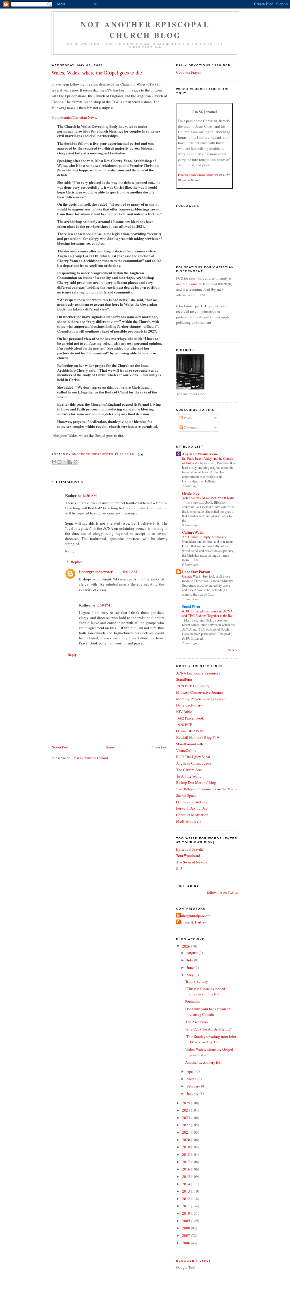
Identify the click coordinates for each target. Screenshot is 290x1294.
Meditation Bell (188, 821)
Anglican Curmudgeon (193, 763)
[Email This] (54, 462)
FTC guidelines (213, 305)
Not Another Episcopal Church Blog (145, 30)
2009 (186, 1220)
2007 (186, 1235)
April (191, 1071)
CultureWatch (193, 532)
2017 (186, 1161)
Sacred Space (186, 795)
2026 (186, 946)
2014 (186, 1183)
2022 (186, 1124)
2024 (186, 1110)
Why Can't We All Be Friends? (208, 1029)
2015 (186, 1176)
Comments (191, 427)
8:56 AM (90, 495)
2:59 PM (103, 605)
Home (110, 747)
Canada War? (191, 576)
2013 (186, 1191)
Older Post (160, 747)
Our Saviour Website (192, 802)
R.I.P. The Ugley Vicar (193, 756)
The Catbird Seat (189, 769)
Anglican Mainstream (199, 453)
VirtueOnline (186, 750)
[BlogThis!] (59, 462)
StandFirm (184, 679)
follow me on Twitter (222, 892)
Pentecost (192, 1001)
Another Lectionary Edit (204, 1062)
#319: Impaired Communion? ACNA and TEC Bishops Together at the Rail (207, 613)
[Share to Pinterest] (75, 462)
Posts (187, 417)
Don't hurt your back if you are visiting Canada (208, 1011)
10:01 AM (129, 571)
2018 (186, 1154)
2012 (186, 1198)
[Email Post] (140, 454)
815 (179, 868)
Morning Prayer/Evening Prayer (200, 698)
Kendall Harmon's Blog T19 (197, 737)
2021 (186, 1132)
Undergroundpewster (96, 571)
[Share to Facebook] (70, 462)
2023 (186, 1117)
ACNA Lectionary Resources (198, 673)
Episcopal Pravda (189, 849)
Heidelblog (191, 493)
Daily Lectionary (189, 705)
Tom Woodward (188, 855)
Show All (233, 650)
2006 (186, 1242)
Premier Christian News (78, 117)
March (192, 1078)
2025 (186, 1102)
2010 (186, 1213)
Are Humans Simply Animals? (203, 537)
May (191, 974)
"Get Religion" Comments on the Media (206, 788)
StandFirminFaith (189, 743)
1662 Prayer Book (190, 718)
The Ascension (196, 1021)
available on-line (189, 283)
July (190, 960)
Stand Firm (191, 606)
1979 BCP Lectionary (193, 685)
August (193, 952)
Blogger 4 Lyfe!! (194, 1260)
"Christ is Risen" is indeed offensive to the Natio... (205, 991)
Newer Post (60, 747)
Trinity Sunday (196, 981)
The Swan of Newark (192, 862)
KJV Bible (184, 711)
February (194, 1086)
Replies (76, 561)
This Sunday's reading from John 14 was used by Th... (210, 1039)
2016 (186, 1169)
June (191, 967)
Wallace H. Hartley (192, 922)
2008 (186, 1228)
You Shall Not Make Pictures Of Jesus (208, 497)
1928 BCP (184, 724)
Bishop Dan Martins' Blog (196, 782)
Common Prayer (188, 72)
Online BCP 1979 (189, 730)
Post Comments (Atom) (90, 757)
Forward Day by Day (192, 808)
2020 (186, 1139)
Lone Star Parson (196, 571)
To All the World (189, 776)
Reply (69, 551)
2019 (186, 1147)
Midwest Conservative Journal (199, 692)
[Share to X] (65, 462)
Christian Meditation (192, 814)
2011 (186, 1205)
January (193, 1093)
